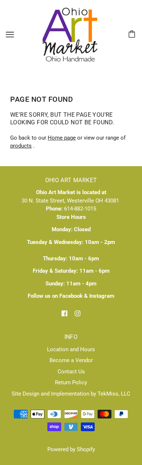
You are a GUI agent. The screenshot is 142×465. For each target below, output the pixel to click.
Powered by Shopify (71, 449)
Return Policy (71, 382)
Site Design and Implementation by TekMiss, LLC (71, 393)
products (21, 146)
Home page (62, 138)
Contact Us (71, 371)
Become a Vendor (71, 360)
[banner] (70, 34)
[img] (64, 313)
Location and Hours (71, 349)
